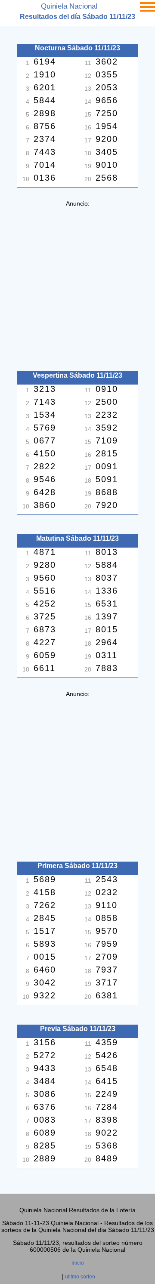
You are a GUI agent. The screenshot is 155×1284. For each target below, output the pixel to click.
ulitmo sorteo (80, 1277)
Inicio (77, 1263)
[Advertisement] (77, 284)
